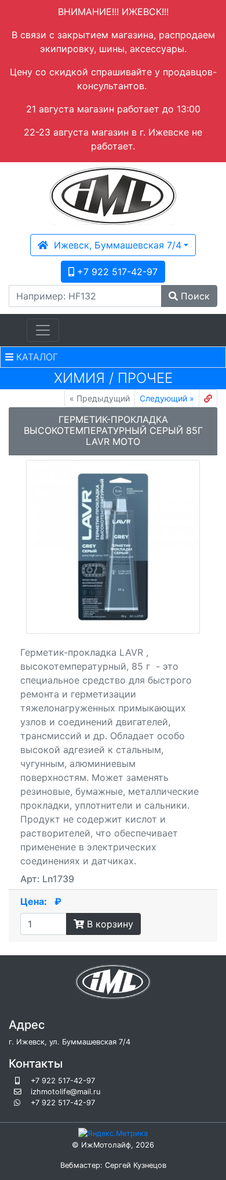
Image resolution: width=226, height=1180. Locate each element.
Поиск (194, 296)
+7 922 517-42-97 (116, 271)
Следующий (167, 398)
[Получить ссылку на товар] (208, 398)
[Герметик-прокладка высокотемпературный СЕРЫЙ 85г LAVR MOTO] (113, 547)
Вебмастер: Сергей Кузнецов (113, 1165)
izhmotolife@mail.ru (65, 1091)
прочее (145, 378)
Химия (79, 378)
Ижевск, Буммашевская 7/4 (114, 245)
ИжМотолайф (106, 1145)
